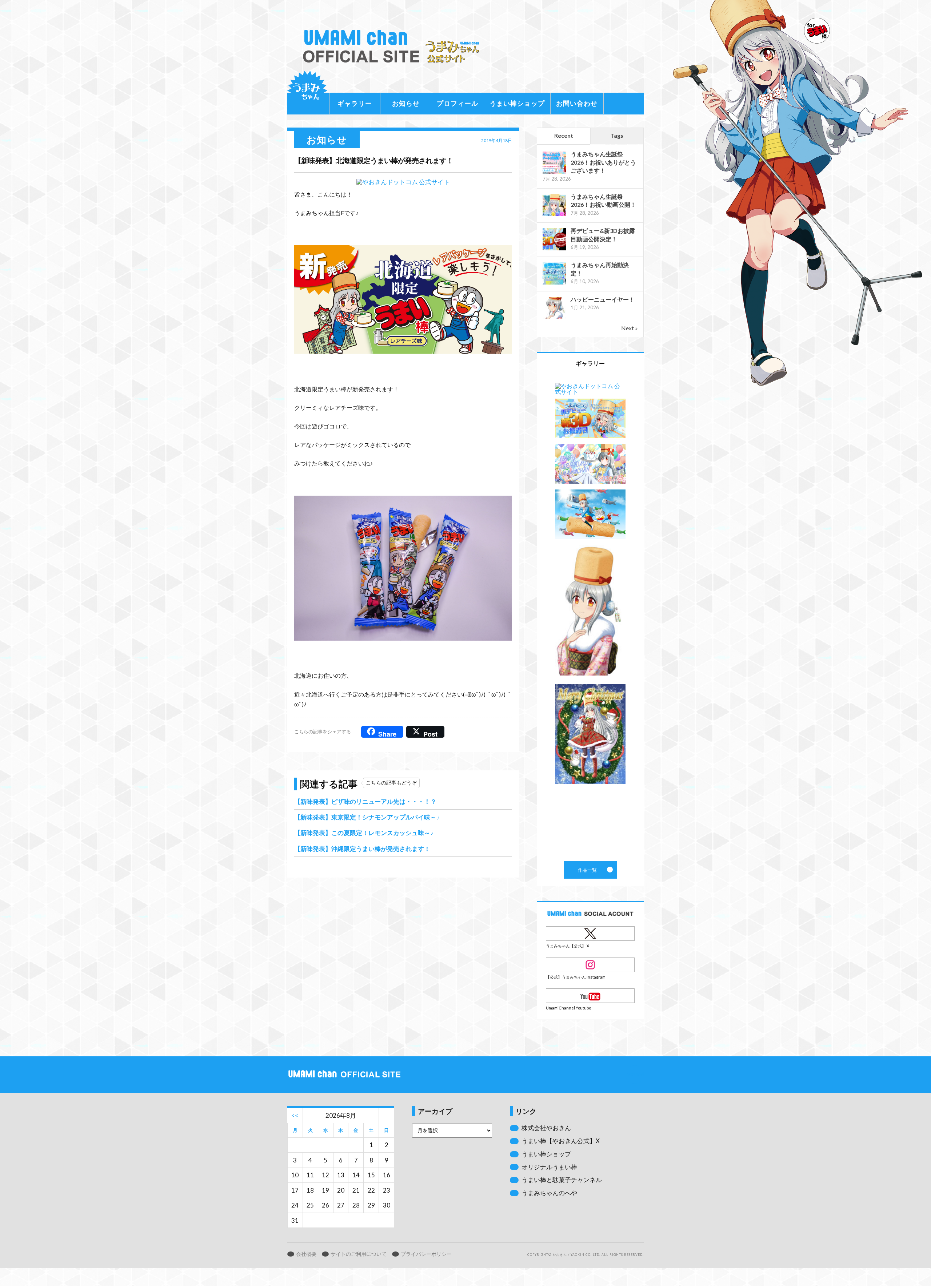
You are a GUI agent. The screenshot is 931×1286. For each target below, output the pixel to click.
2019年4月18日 (496, 140)
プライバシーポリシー (426, 1254)
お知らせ (406, 103)
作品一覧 (590, 616)
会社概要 (306, 1254)
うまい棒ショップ (517, 103)
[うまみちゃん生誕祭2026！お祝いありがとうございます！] (554, 172)
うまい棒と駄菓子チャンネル (562, 1180)
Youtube (590, 995)
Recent (563, 135)
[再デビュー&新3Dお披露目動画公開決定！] (554, 249)
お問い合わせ (577, 103)
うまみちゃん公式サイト (394, 46)
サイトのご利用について (359, 1254)
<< (295, 1115)
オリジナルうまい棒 (549, 1167)
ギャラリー (354, 103)
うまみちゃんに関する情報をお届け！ (307, 91)
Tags (617, 135)
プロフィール (457, 103)
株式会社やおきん (546, 1128)
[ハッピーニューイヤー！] (554, 318)
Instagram (590, 965)
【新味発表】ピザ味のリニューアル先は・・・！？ (365, 801)
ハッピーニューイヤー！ (603, 299)
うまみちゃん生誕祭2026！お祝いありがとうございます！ (603, 162)
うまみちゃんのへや (549, 1193)
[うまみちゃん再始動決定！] (554, 283)
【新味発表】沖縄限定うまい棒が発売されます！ (362, 848)
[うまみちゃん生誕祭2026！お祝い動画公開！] (554, 215)
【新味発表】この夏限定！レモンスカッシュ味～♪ (363, 832)
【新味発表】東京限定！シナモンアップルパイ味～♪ (367, 817)
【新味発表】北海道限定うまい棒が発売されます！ (373, 160)
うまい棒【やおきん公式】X (561, 1141)
